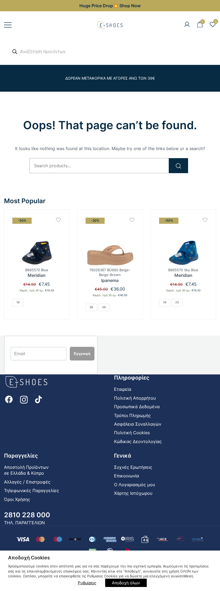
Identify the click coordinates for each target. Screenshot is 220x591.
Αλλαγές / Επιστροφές (27, 482)
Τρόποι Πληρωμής (132, 415)
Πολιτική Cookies (132, 432)
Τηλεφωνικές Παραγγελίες (31, 490)
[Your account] (187, 24)
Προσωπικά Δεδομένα (137, 406)
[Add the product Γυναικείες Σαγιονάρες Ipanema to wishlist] (132, 220)
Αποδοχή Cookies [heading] (29, 557)
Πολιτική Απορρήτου (135, 398)
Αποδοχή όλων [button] (126, 582)
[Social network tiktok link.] (39, 399)
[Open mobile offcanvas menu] (8, 25)
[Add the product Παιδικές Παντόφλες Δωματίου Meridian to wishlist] (58, 220)
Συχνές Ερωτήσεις (133, 467)
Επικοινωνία (126, 475)
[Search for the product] (178, 165)
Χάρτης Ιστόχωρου (133, 493)
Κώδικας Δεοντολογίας (138, 441)
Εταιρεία (122, 389)
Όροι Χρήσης (17, 499)
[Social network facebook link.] (9, 399)
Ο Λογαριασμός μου (134, 484)
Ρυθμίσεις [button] (87, 582)
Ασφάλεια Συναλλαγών (137, 424)
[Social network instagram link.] (24, 399)
